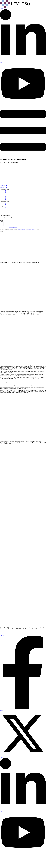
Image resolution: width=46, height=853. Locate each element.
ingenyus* (30, 631)
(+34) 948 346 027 (3, 187)
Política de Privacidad (21, 229)
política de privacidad (13, 227)
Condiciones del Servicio (31, 229)
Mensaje (1, 225)
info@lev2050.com (3, 185)
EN (5, 191)
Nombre (1, 220)
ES (5, 190)
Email (1, 221)
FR (5, 192)
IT (5, 193)
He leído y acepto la (9, 227)
